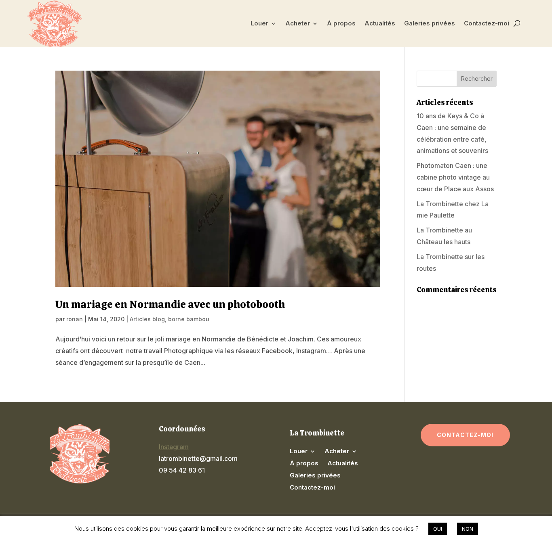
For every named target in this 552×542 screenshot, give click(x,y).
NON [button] (467, 528)
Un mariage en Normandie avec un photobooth (170, 304)
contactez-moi (465, 434)
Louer (259, 23)
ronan (74, 319)
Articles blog (147, 319)
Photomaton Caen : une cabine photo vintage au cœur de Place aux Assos (455, 177)
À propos (341, 23)
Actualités (379, 23)
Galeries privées (429, 23)
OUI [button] (437, 528)
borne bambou (188, 319)
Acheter (297, 23)
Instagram (174, 447)
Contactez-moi (486, 23)
